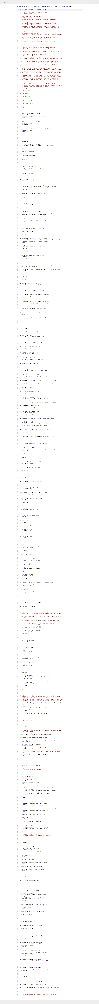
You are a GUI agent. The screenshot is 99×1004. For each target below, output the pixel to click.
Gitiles (8, 1002)
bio (67, 6)
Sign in (96, 2)
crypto (63, 6)
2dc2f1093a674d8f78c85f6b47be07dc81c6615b (45, 6)
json (96, 1002)
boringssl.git (26, 6)
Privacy (11, 1002)
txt (93, 1002)
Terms (15, 1002)
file (44, 9)
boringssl (19, 6)
